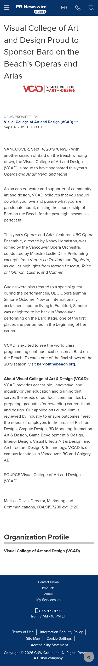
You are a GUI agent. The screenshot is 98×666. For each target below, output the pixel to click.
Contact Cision (48, 582)
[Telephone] (78, 8)
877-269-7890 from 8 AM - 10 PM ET (48, 613)
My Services (46, 600)
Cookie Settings (59, 638)
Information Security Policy (61, 632)
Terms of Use (23, 632)
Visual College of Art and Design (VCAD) (42, 551)
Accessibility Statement (49, 645)
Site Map (33, 638)
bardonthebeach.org (56, 364)
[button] (49, 89)
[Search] (91, 8)
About (48, 593)
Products (48, 588)
